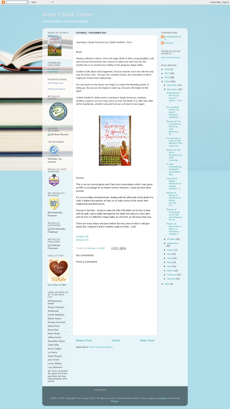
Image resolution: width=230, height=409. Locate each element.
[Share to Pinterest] (124, 248)
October (171, 239)
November (172, 89)
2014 (167, 284)
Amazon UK (82, 236)
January (171, 279)
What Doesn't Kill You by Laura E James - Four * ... (174, 98)
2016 (167, 77)
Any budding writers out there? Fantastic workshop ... (173, 112)
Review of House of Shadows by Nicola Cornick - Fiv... (173, 199)
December (172, 85)
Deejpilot (162, 398)
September (172, 243)
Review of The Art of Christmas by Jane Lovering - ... (174, 155)
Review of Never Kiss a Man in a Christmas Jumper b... (173, 229)
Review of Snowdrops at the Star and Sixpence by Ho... (174, 214)
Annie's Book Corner (68, 14)
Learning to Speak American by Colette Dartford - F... (174, 183)
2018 (167, 69)
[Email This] (112, 248)
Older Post (147, 340)
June (170, 258)
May (169, 262)
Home (116, 340)
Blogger (114, 401)
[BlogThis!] (115, 248)
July (169, 254)
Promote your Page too (56, 89)
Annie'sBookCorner (172, 38)
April (169, 266)
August (171, 250)
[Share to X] (118, 248)
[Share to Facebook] (121, 248)
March (170, 270)
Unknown (169, 43)
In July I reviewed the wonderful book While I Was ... (173, 169)
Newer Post (84, 340)
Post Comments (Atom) (101, 347)
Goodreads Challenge (53, 70)
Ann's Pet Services (170, 57)
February (172, 275)
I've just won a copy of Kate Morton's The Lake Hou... (174, 142)
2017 (167, 73)
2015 (167, 81)
